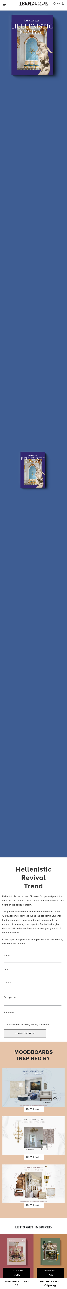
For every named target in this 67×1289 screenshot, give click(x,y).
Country (8, 982)
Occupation (10, 997)
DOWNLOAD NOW (25, 1033)
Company (9, 1012)
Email (7, 969)
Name (7, 955)
